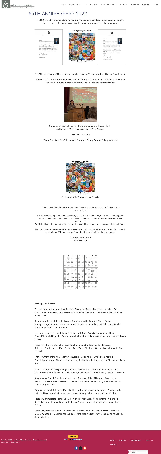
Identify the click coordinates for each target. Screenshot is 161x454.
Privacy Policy (135, 440)
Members (122, 440)
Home (112, 440)
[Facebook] (76, 448)
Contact (113, 444)
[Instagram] (80, 448)
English (135, 452)
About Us (149, 440)
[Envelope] (84, 448)
